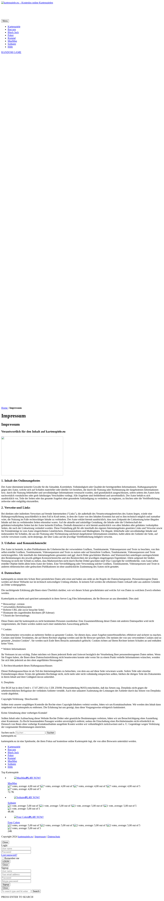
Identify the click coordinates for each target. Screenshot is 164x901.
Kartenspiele (14, 26)
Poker (11, 35)
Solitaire (12, 44)
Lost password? (9, 855)
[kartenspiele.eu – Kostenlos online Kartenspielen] (27, 2)
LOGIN (6, 861)
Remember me (11, 858)
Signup (6, 884)
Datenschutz (54, 836)
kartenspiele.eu (25, 836)
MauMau (12, 41)
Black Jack (13, 32)
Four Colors (14, 822)
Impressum (40, 836)
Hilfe (10, 46)
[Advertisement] (59, 11)
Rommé (12, 38)
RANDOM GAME (11, 52)
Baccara (12, 29)
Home (4, 408)
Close (5, 842)
